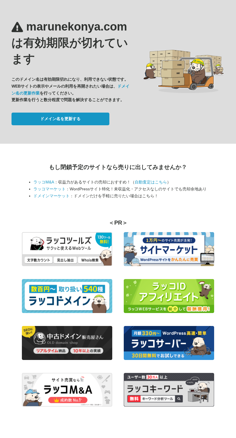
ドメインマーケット (51, 196)
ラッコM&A (43, 182)
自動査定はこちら (151, 182)
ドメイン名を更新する (60, 118)
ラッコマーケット (49, 189)
